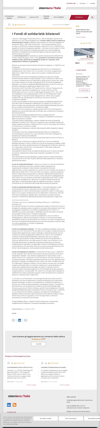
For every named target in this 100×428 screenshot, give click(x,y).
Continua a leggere (31, 385)
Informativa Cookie (12, 424)
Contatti (92, 3)
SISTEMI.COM (71, 3)
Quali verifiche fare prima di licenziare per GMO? (84, 31)
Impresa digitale (46, 17)
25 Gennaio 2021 (53, 381)
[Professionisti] (13, 24)
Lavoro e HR (34, 17)
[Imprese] (9, 24)
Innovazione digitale (9, 17)
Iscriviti (38, 344)
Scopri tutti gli (82, 97)
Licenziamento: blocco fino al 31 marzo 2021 (23, 367)
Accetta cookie (45, 418)
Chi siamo (83, 3)
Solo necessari (70, 418)
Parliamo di (22, 17)
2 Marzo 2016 (29, 309)
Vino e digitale (59, 17)
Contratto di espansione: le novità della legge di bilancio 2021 (63, 367)
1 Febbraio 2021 (19, 381)
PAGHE (14, 313)
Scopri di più (84, 90)
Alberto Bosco (17, 309)
